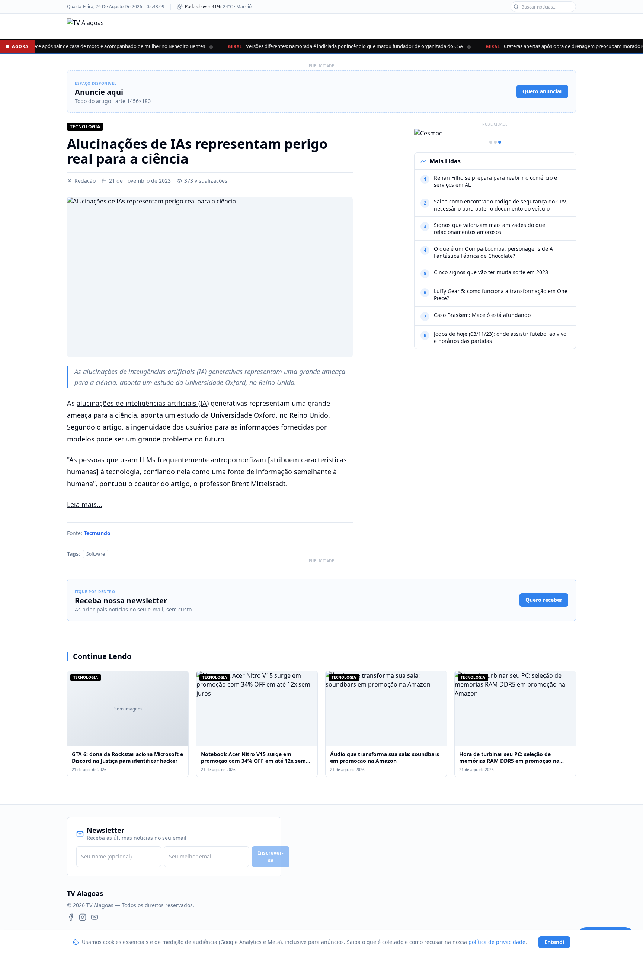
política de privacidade (496, 941)
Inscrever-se (271, 856)
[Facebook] (70, 917)
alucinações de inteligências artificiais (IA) (143, 403)
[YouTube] (94, 917)
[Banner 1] (490, 142)
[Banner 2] (495, 142)
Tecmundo (97, 533)
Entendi (554, 941)
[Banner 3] (499, 142)
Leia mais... (84, 504)
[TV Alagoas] (85, 26)
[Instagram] (82, 917)
